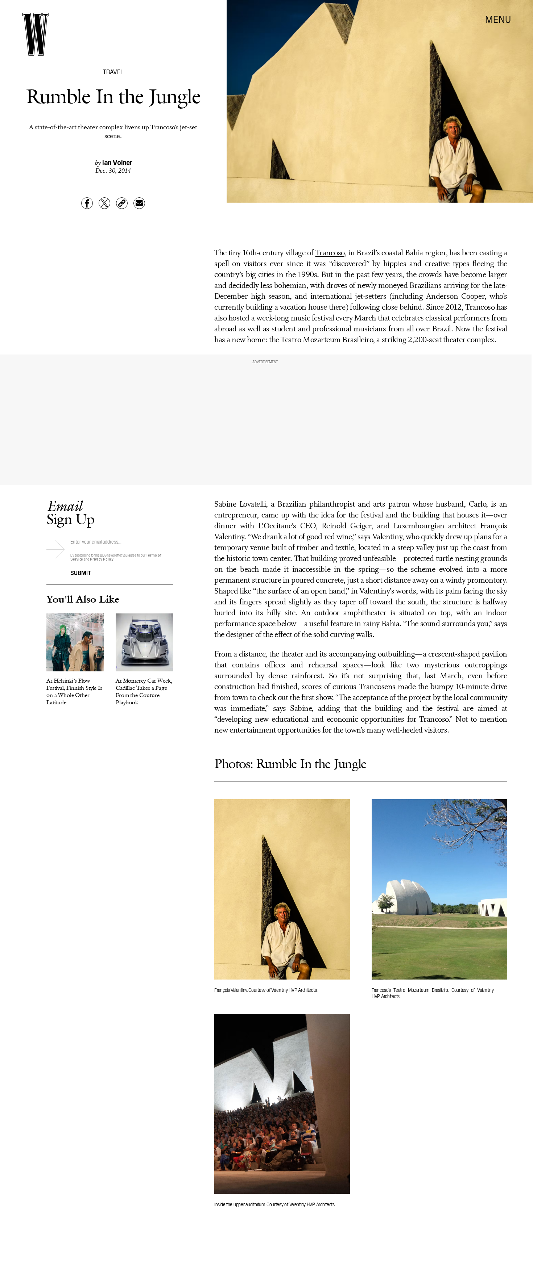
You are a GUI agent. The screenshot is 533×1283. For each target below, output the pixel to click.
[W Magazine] (35, 34)
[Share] (87, 203)
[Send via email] (139, 203)
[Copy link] (122, 203)
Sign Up (70, 512)
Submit (80, 572)
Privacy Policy (101, 559)
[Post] (104, 203)
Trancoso (329, 253)
